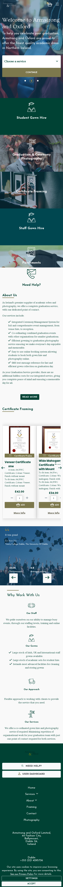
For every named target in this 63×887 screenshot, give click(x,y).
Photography (31, 820)
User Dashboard (33, 774)
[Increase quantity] (27, 498)
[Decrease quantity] (12, 498)
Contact (31, 813)
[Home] (9, 4)
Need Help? (33, 766)
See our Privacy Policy (21, 874)
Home (31, 787)
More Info (19, 513)
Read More (29, 397)
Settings (32, 878)
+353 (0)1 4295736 (31, 860)
